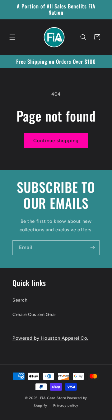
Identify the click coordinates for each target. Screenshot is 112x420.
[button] (12, 37)
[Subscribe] (92, 247)
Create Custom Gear (34, 314)
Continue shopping (56, 140)
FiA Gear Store (53, 398)
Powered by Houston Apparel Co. (50, 338)
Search (20, 300)
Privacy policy (65, 405)
